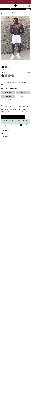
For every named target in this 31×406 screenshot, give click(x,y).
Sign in (28, 8)
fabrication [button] (5, 136)
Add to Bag (13, 117)
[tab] (8, 106)
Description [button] (5, 130)
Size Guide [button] (4, 88)
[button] (2, 68)
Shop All (10, 64)
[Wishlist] (26, 5)
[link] (13, 9)
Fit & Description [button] (13, 88)
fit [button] (2, 133)
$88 (2, 14)
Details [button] (24, 109)
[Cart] (29, 5)
